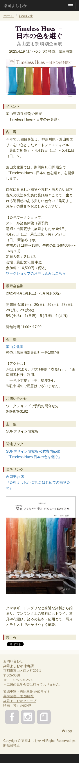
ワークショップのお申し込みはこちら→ (37, 273)
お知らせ (26, 16)
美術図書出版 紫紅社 (18, 696)
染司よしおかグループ (19, 701)
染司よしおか (15, 5)
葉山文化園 (14, 347)
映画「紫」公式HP (17, 705)
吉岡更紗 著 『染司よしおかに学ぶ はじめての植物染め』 (38, 482)
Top (69, 731)
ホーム (8, 16)
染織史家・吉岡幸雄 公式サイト (26, 691)
